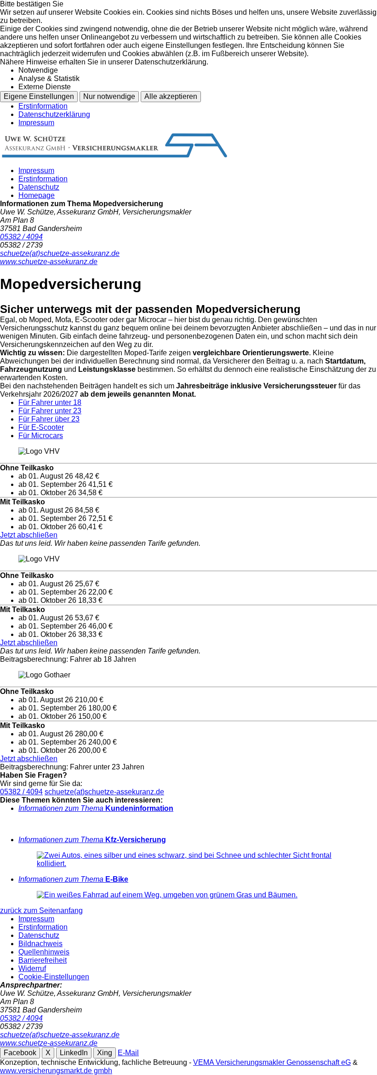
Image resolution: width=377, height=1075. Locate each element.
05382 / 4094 (21, 792)
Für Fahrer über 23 (49, 419)
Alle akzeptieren (170, 96)
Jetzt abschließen (28, 535)
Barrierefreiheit (42, 960)
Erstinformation (43, 106)
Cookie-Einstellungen (53, 977)
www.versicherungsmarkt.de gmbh (56, 1071)
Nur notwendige (109, 96)
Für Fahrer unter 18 (49, 402)
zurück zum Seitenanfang (41, 910)
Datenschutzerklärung (54, 114)
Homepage (36, 195)
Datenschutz (38, 187)
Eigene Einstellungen (39, 96)
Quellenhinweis (43, 952)
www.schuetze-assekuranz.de (48, 1043)
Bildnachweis (40, 944)
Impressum (36, 123)
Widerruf (32, 968)
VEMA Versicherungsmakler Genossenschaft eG (272, 1062)
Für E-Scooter (41, 427)
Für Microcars (40, 435)
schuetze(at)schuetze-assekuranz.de (104, 792)
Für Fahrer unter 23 (49, 411)
